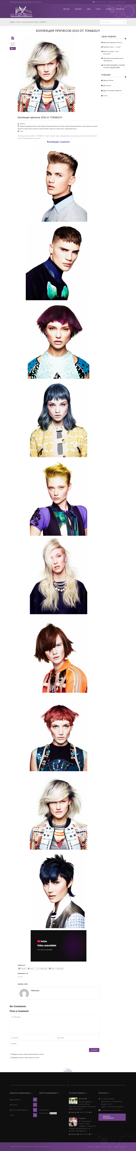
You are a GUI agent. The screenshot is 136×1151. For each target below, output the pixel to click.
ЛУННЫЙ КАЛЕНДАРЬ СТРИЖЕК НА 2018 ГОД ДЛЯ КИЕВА (114, 66)
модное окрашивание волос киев (75, 126)
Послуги (78, 9)
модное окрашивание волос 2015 (30, 126)
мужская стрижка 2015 (25, 128)
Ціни (88, 9)
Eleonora (22, 124)
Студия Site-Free (44, 1146)
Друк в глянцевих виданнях (112, 90)
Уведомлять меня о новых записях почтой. (25, 1057)
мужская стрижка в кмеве (41, 128)
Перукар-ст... (83, 1118)
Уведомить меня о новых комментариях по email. (27, 1054)
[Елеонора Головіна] (21, 11)
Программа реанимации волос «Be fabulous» (113, 59)
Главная (12, 22)
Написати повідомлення (108, 1117)
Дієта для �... (83, 1098)
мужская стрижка (92, 126)
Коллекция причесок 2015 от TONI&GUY (40, 117)
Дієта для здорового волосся (112, 42)
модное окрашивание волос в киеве (53, 126)
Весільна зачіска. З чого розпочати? (111, 53)
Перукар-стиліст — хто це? (112, 47)
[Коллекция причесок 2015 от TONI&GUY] (12, 38)
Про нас (66, 9)
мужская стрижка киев (57, 128)
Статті (98, 9)
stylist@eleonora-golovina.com (116, 2)
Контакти (120, 9)
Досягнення (107, 85)
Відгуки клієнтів (108, 80)
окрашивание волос (71, 128)
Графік (108, 9)
